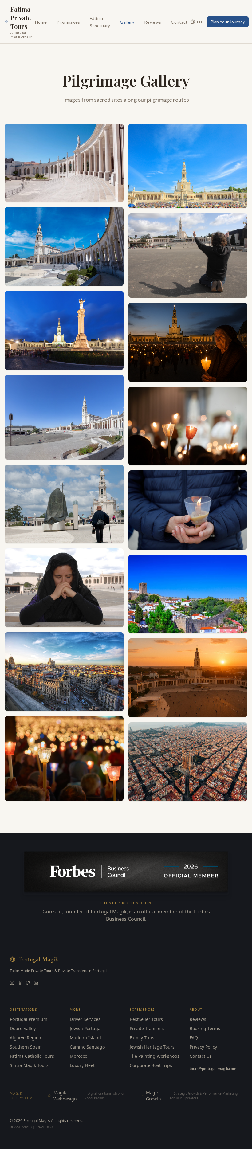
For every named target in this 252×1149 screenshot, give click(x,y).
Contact (179, 22)
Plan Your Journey (228, 21)
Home (41, 22)
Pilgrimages (68, 22)
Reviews (152, 22)
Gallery (127, 22)
